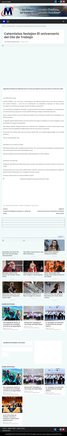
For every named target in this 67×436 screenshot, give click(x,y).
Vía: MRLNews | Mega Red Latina (12, 41)
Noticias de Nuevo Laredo (12, 205)
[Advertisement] (33, 232)
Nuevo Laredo (34, 205)
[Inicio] (4, 21)
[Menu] (7, 21)
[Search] (64, 21)
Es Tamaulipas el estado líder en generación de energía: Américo (55, 324)
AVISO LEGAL (21, 428)
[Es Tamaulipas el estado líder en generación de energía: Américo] (55, 313)
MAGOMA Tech (57, 434)
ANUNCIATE (6, 430)
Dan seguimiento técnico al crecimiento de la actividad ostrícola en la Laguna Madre (12, 324)
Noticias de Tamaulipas (24, 205)
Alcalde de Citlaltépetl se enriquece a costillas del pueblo (16, 211)
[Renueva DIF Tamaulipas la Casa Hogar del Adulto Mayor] (33, 313)
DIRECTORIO (12, 428)
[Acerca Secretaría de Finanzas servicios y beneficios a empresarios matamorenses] (12, 405)
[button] (7, 21)
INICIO (4, 428)
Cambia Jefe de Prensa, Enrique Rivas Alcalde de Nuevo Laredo (50, 211)
